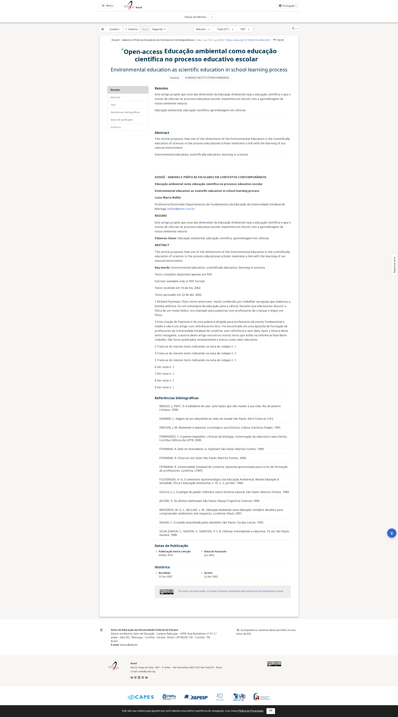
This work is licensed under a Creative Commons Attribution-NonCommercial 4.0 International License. (231, 591)
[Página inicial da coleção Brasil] (113, 670)
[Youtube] (146, 677)
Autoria (174, 77)
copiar (278, 39)
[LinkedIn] (139, 677)
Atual (145, 29)
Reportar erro (394, 265)
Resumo (201, 29)
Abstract (115, 97)
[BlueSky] (132, 677)
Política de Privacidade (250, 711)
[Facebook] (142, 677)
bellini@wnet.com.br (181, 209)
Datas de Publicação (122, 119)
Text (113, 104)
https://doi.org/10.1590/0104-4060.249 (248, 39)
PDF (243, 29)
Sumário (114, 29)
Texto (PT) (223, 29)
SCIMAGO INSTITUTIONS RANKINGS (207, 77)
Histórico (116, 127)
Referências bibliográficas (125, 112)
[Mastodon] (135, 677)
